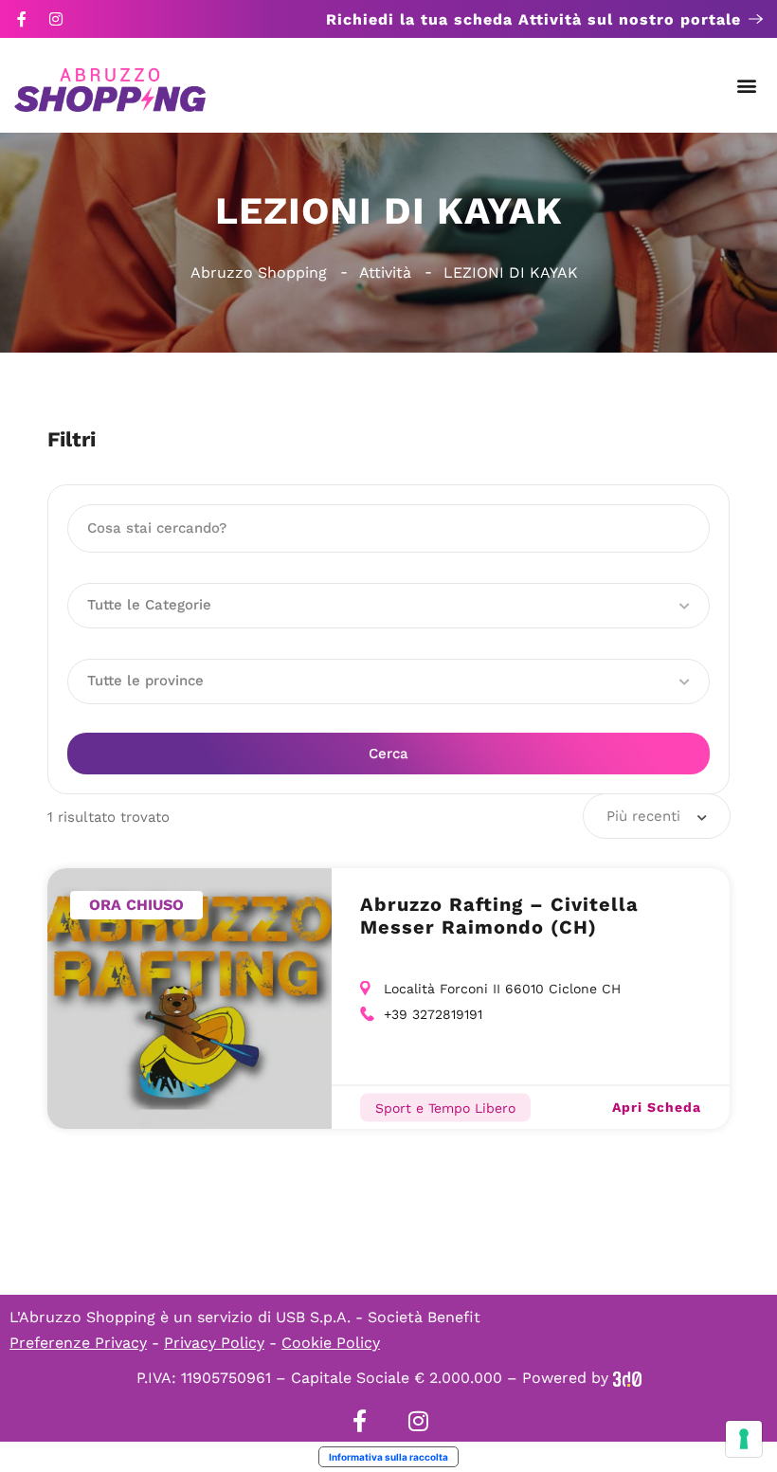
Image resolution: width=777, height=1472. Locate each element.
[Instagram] (55, 19)
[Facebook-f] (21, 19)
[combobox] (657, 816)
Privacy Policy (214, 1343)
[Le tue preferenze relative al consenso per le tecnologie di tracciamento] (744, 1439)
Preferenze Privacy (78, 1343)
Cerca (388, 753)
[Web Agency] (627, 1378)
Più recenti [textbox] (643, 816)
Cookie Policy (330, 1343)
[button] (747, 85)
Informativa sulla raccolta (388, 1457)
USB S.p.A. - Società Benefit (378, 1317)
